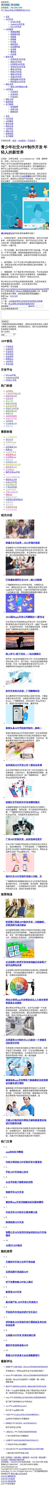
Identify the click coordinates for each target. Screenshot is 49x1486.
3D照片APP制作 (14, 1245)
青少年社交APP (7, 233)
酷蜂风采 (26, 1457)
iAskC (8, 1397)
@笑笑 (8, 1414)
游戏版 (13, 37)
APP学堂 (9, 361)
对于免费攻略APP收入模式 (19, 1282)
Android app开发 (12, 378)
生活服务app (11, 457)
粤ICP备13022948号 (19, 1474)
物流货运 (14, 44)
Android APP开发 (17, 24)
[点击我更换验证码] (9, 309)
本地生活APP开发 (17, 67)
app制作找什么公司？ (19, 1406)
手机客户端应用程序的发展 (27, 1432)
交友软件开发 (11, 507)
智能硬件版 (15, 34)
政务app (9, 450)
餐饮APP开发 (16, 69)
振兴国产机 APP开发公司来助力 (22, 1302)
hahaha (8, 1375)
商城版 (13, 39)
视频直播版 (15, 32)
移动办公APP (11, 480)
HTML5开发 (15, 22)
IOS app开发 (11, 375)
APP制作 (9, 391)
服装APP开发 (16, 74)
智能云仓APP (11, 497)
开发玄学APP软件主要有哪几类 (21, 1212)
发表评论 (5, 321)
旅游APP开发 (16, 62)
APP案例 (9, 29)
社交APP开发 (11, 510)
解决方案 (9, 57)
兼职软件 (9, 440)
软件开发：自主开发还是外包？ (26, 1423)
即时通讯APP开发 (17, 82)
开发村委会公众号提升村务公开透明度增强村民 (30, 1397)
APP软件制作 (11, 416)
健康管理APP (11, 411)
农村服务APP (11, 447)
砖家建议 (9, 1423)
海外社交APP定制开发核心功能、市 (24, 876)
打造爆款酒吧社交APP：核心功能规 (24, 580)
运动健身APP (11, 423)
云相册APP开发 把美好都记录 (21, 1335)
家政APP (9, 460)
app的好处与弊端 (14, 1152)
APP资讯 (9, 89)
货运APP (9, 505)
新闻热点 (9, 359)
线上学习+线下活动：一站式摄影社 (23, 654)
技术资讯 (9, 354)
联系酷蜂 (14, 107)
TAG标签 (4, 1460)
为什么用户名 (10, 1449)
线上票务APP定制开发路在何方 (22, 304)
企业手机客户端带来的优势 (19, 1182)
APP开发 (9, 19)
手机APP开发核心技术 (17, 1172)
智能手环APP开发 (15, 1192)
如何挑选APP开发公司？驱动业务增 (24, 765)
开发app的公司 (12, 492)
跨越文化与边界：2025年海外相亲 (23, 543)
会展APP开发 (16, 77)
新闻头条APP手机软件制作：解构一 (24, 728)
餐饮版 (13, 52)
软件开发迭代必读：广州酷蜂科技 (23, 691)
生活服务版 (15, 47)
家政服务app (11, 455)
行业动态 (14, 97)
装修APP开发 (11, 418)
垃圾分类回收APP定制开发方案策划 (24, 1162)
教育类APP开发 (14, 1292)
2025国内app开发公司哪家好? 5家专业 (25, 617)
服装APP (9, 426)
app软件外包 (11, 490)
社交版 (13, 42)
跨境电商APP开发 (15, 1222)
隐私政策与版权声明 (16, 1460)
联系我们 (9, 1457)
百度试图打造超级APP (17, 1272)
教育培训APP (11, 396)
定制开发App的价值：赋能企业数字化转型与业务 (29, 1386)
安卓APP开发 (11, 406)
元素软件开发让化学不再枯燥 (20, 1262)
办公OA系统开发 (13, 477)
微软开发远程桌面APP (17, 1345)
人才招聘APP (11, 437)
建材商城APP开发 (13, 465)
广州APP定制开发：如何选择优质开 (24, 839)
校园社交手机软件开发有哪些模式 (23, 802)
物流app (9, 495)
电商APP (9, 414)
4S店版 (13, 54)
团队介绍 (9, 99)
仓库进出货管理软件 (14, 500)
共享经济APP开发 (17, 59)
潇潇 (7, 1386)
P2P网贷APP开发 (17, 64)
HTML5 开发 (11, 380)
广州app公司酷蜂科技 (23, 291)
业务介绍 (14, 109)
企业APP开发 (11, 482)
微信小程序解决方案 (19, 87)
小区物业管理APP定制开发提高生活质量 (26, 301)
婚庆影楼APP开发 (17, 79)
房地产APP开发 (12, 409)
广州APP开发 (11, 487)
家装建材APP (11, 462)
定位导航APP (11, 485)
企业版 (13, 49)
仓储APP (9, 502)
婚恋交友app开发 (13, 472)
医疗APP (9, 401)
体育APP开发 (11, 404)
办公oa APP (10, 445)
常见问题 (9, 364)
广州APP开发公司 (13, 394)
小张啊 (8, 1440)
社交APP (14, 296)
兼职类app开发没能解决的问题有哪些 (24, 1202)
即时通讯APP (11, 475)
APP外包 (9, 421)
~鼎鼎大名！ (10, 1432)
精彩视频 (17, 1457)
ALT (7, 1406)
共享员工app (11, 442)
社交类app (10, 470)
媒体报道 (9, 102)
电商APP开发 (16, 72)
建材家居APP (11, 467)
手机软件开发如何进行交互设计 (21, 1312)
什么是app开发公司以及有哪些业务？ (27, 1414)
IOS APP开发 (15, 27)
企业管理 (9, 356)
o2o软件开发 (11, 452)
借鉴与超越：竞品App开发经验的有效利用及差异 (31, 1367)
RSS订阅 (34, 1457)
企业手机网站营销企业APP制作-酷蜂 (31, 1449)
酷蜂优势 (14, 112)
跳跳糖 (8, 1367)
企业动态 (14, 94)
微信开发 (9, 84)
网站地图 (42, 1457)
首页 (8, 17)
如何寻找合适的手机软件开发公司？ (26, 1440)
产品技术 (14, 92)
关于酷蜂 (9, 104)
